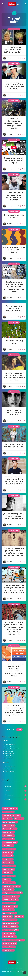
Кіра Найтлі (7, 856)
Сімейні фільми (9, 757)
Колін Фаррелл (9, 849)
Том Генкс (7, 916)
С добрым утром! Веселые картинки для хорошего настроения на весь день (14, 286)
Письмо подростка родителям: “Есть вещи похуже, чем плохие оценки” (14, 480)
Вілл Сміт (19, 818)
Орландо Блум (9, 883)
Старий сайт (14, 29)
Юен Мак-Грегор (9, 943)
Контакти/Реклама (21, 971)
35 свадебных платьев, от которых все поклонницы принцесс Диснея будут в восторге (14, 710)
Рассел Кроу (8, 889)
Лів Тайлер (7, 859)
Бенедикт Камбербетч (11, 815)
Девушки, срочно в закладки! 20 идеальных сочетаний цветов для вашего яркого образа (14, 670)
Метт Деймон (8, 869)
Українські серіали (10, 766)
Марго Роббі (8, 862)
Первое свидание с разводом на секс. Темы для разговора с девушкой (14, 376)
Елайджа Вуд (8, 835)
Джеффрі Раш (8, 825)
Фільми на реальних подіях (12, 748)
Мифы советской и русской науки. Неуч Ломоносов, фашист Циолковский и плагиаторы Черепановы (14, 628)
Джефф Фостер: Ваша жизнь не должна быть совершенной (14, 516)
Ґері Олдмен (8, 950)
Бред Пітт (7, 818)
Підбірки (8, 786)
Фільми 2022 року (9, 755)
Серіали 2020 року (10, 771)
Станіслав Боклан (10, 906)
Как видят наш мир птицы (14, 342)
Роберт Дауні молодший (12, 893)
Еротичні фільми (9, 749)
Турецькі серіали (9, 769)
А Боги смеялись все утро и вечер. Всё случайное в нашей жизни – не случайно (14, 551)
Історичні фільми (9, 746)
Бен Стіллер (8, 812)
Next (19, 729)
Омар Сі (6, 879)
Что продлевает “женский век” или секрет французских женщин (14, 85)
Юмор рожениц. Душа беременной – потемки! (14, 249)
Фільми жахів (8, 759)
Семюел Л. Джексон (10, 896)
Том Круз (19, 916)
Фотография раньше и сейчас (14, 216)
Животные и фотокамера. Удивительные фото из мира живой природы (14, 123)
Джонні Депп (8, 832)
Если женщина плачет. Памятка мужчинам (14, 412)
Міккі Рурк (7, 872)
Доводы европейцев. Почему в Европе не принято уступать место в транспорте (14, 588)
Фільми (5, 741)
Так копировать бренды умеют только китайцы (14, 308)
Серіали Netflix (9, 768)
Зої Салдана (8, 845)
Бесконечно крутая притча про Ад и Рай (14, 446)
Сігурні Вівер (8, 909)
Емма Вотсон (8, 839)
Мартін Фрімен (9, 866)
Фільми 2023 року (9, 753)
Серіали (5, 762)
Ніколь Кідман (8, 876)
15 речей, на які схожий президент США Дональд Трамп (14, 49)
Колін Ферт (7, 852)
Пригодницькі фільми (10, 744)
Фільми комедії (9, 751)
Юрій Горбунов (8, 947)
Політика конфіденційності (9, 971)
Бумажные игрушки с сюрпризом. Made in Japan (14, 160)
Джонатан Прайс (9, 829)
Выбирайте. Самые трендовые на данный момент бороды (14, 196)
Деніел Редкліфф (9, 822)
